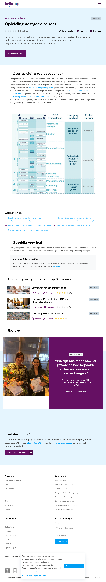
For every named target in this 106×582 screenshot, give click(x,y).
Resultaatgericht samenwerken (66, 505)
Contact (8, 509)
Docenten (8, 539)
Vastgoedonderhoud (15, 18)
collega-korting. (59, 266)
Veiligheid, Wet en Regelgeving (66, 493)
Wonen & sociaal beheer (64, 484)
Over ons (8, 493)
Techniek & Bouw (61, 489)
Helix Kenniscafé (11, 535)
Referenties (9, 489)
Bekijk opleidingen (15, 53)
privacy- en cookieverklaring (43, 571)
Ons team (9, 484)
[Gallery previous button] (23, 402)
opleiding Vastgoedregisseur (41, 87)
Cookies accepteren (74, 566)
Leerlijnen (8, 531)
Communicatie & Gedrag (64, 501)
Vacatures (9, 505)
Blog (6, 501)
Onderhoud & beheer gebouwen (67, 497)
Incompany (9, 523)
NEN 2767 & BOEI (61, 480)
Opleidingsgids (10, 548)
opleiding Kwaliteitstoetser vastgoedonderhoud (33, 96)
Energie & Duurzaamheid (64, 509)
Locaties (8, 543)
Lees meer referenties (76, 391)
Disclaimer (97, 577)
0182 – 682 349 (34, 443)
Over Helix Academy (13, 480)
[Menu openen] (99, 4)
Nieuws (7, 497)
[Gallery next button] (28, 402)
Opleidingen (9, 527)
